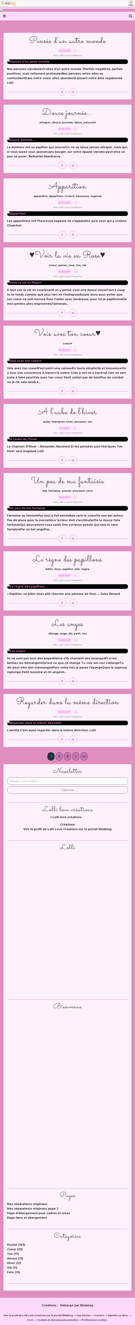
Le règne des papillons (67, 559)
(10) (13, 1272)
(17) (13, 1254)
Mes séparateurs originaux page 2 (32, 1208)
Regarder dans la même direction (67, 702)
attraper (44, 122)
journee (67, 122)
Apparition (67, 186)
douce (56, 122)
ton (78, 265)
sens (89, 490)
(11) (12, 1267)
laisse (78, 122)
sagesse (96, 196)
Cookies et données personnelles (57, 1320)
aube (46, 421)
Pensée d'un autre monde (67, 41)
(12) (14, 1263)
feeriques (58, 421)
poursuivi (89, 122)
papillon (67, 569)
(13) (15, 1258)
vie (84, 265)
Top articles (83, 1315)
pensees (80, 421)
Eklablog (86, 1305)
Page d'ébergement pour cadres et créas (38, 1213)
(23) (15, 1249)
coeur (53, 265)
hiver (69, 421)
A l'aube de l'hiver (67, 412)
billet (49, 569)
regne (85, 569)
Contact (99, 1315)
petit (77, 633)
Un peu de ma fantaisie (67, 481)
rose (71, 265)
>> (84, 756)
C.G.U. (30, 1320)
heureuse (82, 196)
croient (69, 196)
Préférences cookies (94, 1320)
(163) (16, 1244)
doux (57, 569)
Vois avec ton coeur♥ (67, 333)
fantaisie (54, 490)
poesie (66, 490)
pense (62, 265)
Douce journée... (67, 112)
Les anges (67, 624)
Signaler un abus (118, 1315)
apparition (56, 196)
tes (90, 421)
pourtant (79, 490)
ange (63, 633)
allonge (53, 633)
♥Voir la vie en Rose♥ (67, 255)
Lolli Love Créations (63, 829)
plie (77, 569)
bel (45, 490)
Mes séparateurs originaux (27, 1204)
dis (70, 633)
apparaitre (40, 196)
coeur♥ (67, 343)
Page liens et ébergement (27, 1217)
